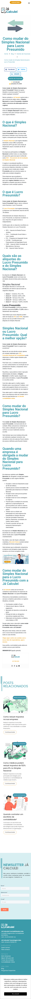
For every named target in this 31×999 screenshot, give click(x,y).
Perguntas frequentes (8, 970)
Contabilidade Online (8, 962)
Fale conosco (5, 949)
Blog (2, 968)
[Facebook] (14, 666)
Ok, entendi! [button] (15, 994)
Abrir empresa (6, 956)
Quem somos (5, 947)
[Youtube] (19, 666)
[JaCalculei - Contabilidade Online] (15, 926)
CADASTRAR (15, 2)
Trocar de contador (7, 960)
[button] (10, 69)
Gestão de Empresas (15, 78)
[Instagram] (12, 666)
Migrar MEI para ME (7, 958)
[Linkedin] (16, 666)
